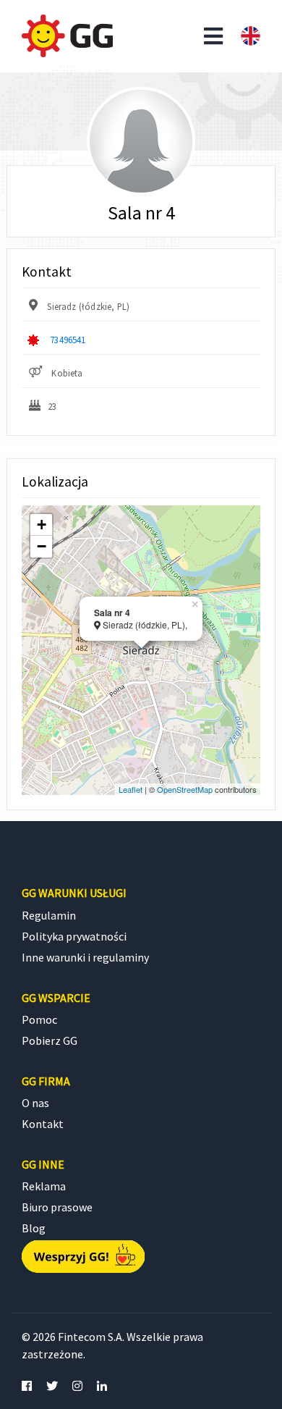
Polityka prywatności (74, 936)
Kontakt (43, 1123)
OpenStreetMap (185, 789)
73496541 (67, 339)
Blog (34, 1228)
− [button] (41, 546)
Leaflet (130, 789)
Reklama (44, 1186)
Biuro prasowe (57, 1207)
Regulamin (49, 915)
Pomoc (39, 1019)
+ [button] (41, 525)
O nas (35, 1102)
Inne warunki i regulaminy (85, 957)
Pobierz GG (49, 1040)
